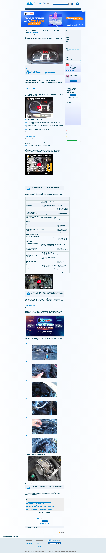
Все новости (68, 123)
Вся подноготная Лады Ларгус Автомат (36, 503)
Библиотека (56, 8)
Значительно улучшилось (71, 88)
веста (67, 32)
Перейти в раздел (70, 70)
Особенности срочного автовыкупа (72, 117)
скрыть (47, 66)
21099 (67, 50)
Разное (76, 8)
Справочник (49, 8)
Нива (67, 57)
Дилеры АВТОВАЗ (40, 8)
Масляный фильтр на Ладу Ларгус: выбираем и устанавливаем (41, 506)
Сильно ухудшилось (70, 92)
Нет (41, 518)
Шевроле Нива (69, 59)
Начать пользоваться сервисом (72, 140)
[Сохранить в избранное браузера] (59, 532)
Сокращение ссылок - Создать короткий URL (10, 536)
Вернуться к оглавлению (30, 77)
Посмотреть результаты (45, 523)
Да (40, 517)
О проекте (28, 541)
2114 (67, 55)
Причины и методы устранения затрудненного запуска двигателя (41, 72)
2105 (67, 41)
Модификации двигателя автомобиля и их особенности (39, 68)
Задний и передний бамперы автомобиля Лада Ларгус (39, 502)
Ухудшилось (69, 91)
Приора (67, 39)
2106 (67, 44)
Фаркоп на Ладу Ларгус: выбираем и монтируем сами (39, 505)
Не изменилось (69, 90)
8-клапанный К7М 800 (33, 70)
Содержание (70, 8)
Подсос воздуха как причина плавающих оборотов (38, 73)
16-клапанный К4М (33, 71)
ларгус (67, 37)
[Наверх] (63, 532)
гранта (67, 30)
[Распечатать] (61, 532)
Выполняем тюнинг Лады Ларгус (35, 508)
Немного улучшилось (71, 89)
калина (67, 35)
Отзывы (63, 8)
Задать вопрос (39, 541)
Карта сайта (28, 544)
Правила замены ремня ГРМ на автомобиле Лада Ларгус (40, 509)
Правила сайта (29, 543)
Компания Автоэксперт (33, 32)
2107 (67, 46)
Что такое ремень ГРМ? (70, 104)
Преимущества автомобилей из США (72, 110)
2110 (67, 52)
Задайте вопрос (30, 8)
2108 (67, 48)
